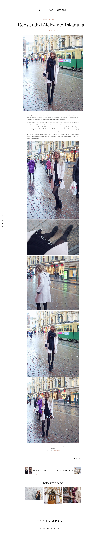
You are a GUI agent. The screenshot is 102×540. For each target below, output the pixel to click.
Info (65, 2)
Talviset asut (55, 19)
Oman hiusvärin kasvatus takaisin (41, 471)
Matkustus (39, 2)
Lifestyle (46, 2)
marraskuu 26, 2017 (52, 30)
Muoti (53, 2)
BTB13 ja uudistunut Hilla (65, 470)
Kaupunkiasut (46, 19)
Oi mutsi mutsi (56, 450)
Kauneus (59, 2)
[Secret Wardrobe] (51, 9)
